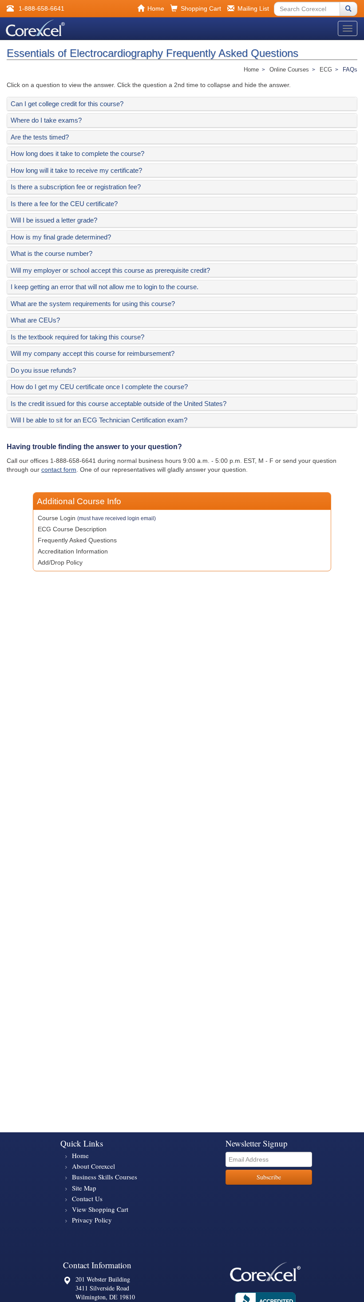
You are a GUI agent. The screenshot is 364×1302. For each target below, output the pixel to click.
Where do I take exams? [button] (46, 120)
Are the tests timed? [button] (40, 137)
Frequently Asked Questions (77, 540)
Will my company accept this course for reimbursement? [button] (92, 353)
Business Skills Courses (104, 1176)
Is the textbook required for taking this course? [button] (77, 337)
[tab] (182, 104)
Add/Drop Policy (60, 562)
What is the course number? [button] (51, 253)
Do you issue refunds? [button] (43, 370)
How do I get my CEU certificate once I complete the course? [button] (99, 386)
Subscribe (269, 1177)
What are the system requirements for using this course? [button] (93, 303)
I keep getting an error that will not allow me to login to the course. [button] (104, 287)
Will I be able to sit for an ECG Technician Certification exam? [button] (99, 420)
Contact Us (87, 1198)
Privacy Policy (92, 1219)
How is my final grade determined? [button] (61, 237)
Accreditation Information (73, 551)
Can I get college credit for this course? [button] (67, 104)
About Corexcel (93, 1166)
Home (80, 1155)
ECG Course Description (72, 529)
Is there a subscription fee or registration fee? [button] (76, 187)
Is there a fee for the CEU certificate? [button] (64, 203)
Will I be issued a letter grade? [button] (54, 220)
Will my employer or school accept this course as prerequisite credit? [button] (110, 270)
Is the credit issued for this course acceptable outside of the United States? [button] (118, 403)
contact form (58, 469)
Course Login (97, 518)
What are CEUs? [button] (35, 320)
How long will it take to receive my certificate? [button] (76, 170)
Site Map (84, 1187)
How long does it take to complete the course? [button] (77, 153)
